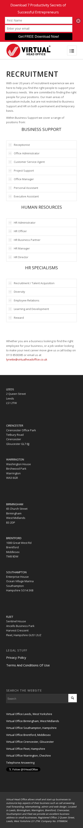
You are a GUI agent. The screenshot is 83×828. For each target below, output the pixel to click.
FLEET (9, 617)
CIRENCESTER (14, 425)
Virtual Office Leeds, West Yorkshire (29, 714)
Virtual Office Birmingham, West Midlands (32, 721)
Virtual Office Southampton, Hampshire (31, 728)
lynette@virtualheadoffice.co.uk (26, 359)
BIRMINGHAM (14, 504)
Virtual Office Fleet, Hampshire (25, 749)
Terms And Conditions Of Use (28, 665)
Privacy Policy (16, 657)
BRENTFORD (13, 538)
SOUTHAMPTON (16, 572)
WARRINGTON (15, 459)
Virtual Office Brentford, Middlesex (28, 735)
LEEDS (10, 389)
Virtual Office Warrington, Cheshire (28, 755)
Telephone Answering (20, 762)
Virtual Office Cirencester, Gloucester (30, 742)
